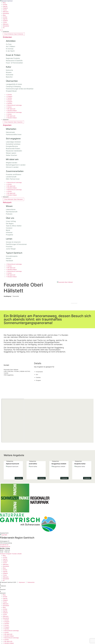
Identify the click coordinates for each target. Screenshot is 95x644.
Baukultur (9, 77)
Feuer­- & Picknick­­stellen (14, 63)
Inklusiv (8, 258)
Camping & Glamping (13, 86)
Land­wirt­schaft (11, 177)
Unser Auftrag (11, 221)
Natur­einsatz (10, 132)
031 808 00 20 (4, 544)
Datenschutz (31, 582)
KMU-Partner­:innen (13, 179)
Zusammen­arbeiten (15, 171)
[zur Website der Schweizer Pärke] (25, 512)
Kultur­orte (9, 70)
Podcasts (9, 214)
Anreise (5, 4)
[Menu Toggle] (1, 30)
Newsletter (6, 13)
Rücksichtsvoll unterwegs (14, 105)
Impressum (22, 582)
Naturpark (7, 202)
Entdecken (7, 37)
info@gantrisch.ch (5, 546)
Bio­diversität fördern (13, 148)
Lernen (9, 239)
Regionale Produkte (13, 58)
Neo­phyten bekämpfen (14, 151)
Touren (5, 10)
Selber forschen (11, 155)
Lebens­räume (10, 209)
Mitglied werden (11, 163)
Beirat (8, 230)
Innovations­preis (11, 256)
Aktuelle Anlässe (11, 110)
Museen (9, 72)
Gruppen (9, 96)
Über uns (10, 218)
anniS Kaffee (36, 470)
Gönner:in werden (12, 167)
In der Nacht (10, 51)
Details (37, 363)
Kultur (8, 67)
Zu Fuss (8, 44)
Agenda (5, 6)
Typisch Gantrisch (14, 253)
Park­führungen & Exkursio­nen (16, 244)
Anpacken (7, 125)
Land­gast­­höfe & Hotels (14, 84)
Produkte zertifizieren (13, 174)
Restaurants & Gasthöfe (14, 60)
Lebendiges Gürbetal (13, 142)
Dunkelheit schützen (13, 144)
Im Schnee (9, 49)
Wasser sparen (11, 153)
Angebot (5, 8)
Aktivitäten (11, 41)
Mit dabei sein (10, 109)
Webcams (5, 11)
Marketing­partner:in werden (16, 165)
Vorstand (9, 228)
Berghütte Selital (81, 470)
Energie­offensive (12, 146)
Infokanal (9, 232)
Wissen (9, 206)
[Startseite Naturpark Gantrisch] (6, 1)
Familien (9, 98)
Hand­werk (9, 261)
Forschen (9, 246)
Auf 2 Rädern (10, 46)
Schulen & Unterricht (13, 242)
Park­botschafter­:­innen (13, 134)
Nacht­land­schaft (11, 212)
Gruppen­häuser (11, 91)
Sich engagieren (13, 138)
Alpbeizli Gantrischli (13, 470)
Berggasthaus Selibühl (59, 470)
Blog (4, 2)
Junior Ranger (11, 249)
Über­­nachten (12, 81)
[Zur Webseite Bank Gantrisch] (3, 535)
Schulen (9, 94)
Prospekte (9, 235)
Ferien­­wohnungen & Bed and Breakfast (19, 89)
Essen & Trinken (13, 55)
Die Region (10, 223)
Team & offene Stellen (14, 226)
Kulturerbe (9, 75)
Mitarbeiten (11, 129)
